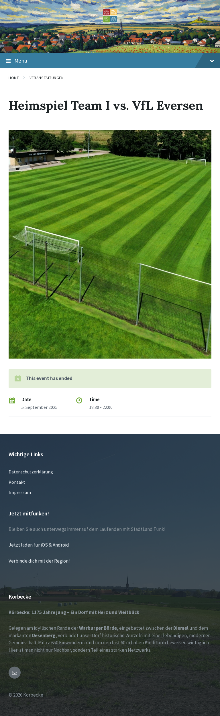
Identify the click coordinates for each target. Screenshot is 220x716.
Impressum (20, 492)
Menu (20, 60)
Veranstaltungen (47, 77)
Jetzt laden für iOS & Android (39, 545)
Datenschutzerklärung (31, 472)
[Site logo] (110, 21)
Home (14, 77)
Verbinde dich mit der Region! (39, 561)
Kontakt (17, 482)
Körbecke (110, 31)
